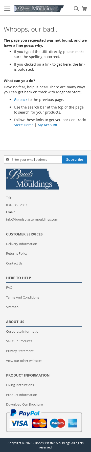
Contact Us (14, 263)
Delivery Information (21, 244)
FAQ (9, 287)
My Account (47, 124)
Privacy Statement (20, 351)
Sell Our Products (19, 341)
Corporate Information (23, 331)
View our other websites (24, 360)
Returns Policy (17, 253)
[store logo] (39, 8)
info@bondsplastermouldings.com (32, 219)
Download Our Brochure (24, 404)
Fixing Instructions (20, 385)
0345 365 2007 (16, 205)
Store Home (24, 124)
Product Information (21, 394)
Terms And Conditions (22, 297)
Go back (20, 99)
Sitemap (12, 307)
